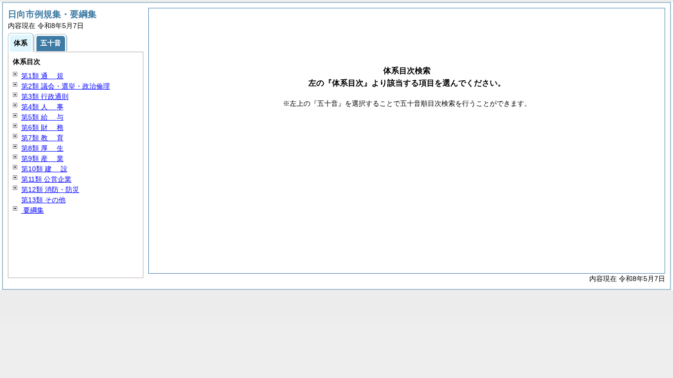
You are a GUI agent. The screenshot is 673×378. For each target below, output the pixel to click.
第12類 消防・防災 (50, 189)
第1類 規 (42, 76)
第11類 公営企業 (46, 179)
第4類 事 (42, 107)
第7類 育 (42, 138)
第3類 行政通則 (44, 96)
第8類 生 (42, 148)
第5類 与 (42, 117)
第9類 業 (42, 158)
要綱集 (32, 210)
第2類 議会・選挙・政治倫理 (65, 86)
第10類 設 (44, 169)
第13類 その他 (43, 200)
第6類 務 (42, 127)
